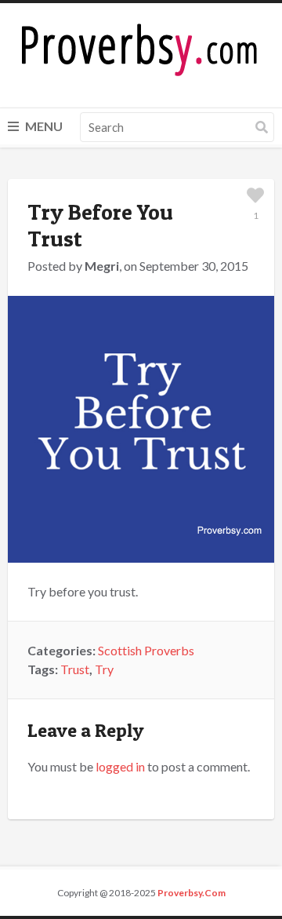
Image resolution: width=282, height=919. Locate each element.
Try (104, 669)
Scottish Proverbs (146, 650)
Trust (74, 669)
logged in (120, 766)
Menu (43, 126)
